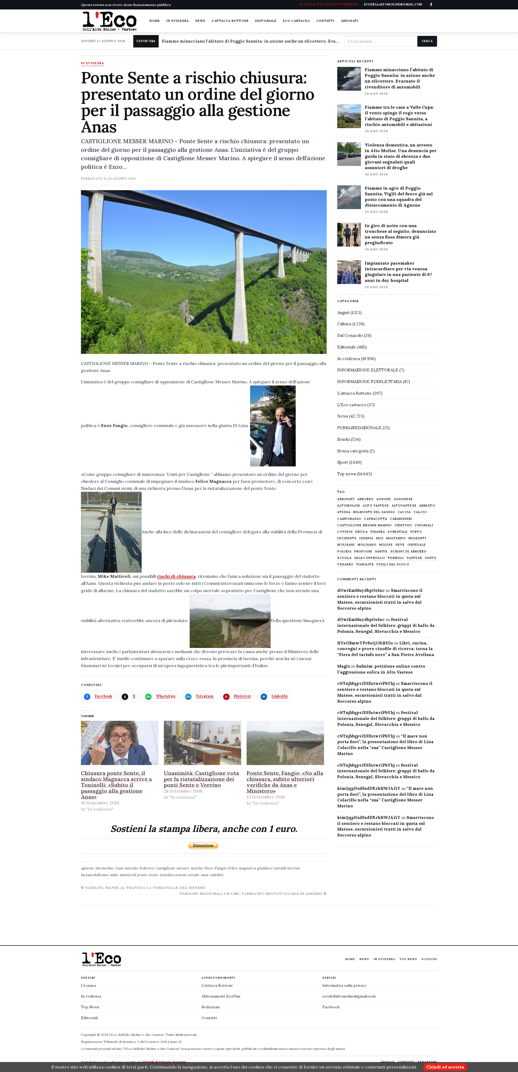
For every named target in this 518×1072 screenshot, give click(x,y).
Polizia (344, 551)
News (200, 21)
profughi (363, 551)
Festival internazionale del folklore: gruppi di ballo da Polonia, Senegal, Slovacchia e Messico (386, 625)
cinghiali (424, 525)
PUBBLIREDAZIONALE (359, 427)
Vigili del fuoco (392, 564)
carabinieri (401, 519)
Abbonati (350, 21)
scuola (344, 558)
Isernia (293, 868)
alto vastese (376, 505)
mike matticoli (123, 874)
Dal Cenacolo (350, 335)
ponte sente (148, 874)
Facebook (331, 1007)
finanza (377, 532)
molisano (366, 545)
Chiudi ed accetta (445, 1067)
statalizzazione (173, 874)
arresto (427, 505)
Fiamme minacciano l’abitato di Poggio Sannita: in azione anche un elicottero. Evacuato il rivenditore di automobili (400, 78)
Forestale (398, 532)
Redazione (211, 1007)
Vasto (431, 558)
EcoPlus (429, 959)
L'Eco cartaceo (351, 404)
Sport (342, 462)
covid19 (345, 532)
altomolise (104, 868)
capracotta (375, 519)
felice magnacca (242, 868)
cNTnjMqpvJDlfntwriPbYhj (366, 683)
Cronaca (88, 985)
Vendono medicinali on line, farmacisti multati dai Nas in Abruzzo (251, 894)
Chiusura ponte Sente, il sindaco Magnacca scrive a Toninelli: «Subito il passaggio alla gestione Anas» (116, 785)
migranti (417, 538)
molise (386, 545)
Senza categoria (353, 450)
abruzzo (365, 499)
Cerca (427, 41)
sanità (381, 551)
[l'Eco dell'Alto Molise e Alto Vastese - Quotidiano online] (109, 21)
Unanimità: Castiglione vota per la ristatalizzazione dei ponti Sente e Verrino (201, 779)
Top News (408, 959)
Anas (119, 868)
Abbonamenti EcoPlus (221, 996)
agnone (87, 868)
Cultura (344, 323)
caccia (404, 512)
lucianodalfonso (95, 874)
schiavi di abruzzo (408, 551)
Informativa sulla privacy (344, 985)
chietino (403, 525)
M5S (379, 538)
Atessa (343, 512)
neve (400, 545)
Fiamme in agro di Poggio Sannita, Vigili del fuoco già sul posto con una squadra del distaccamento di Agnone (399, 196)
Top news (346, 473)
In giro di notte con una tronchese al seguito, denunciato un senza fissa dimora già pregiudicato (400, 234)
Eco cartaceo (296, 21)
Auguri (343, 312)
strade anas (198, 874)
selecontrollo (369, 558)
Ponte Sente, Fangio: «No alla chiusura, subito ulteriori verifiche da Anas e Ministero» (285, 782)
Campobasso (349, 519)
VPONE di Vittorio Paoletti (164, 1062)
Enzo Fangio (216, 868)
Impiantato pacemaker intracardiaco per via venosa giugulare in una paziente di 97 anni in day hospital (398, 271)
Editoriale (266, 21)
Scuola (343, 439)
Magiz (343, 666)
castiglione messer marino (179, 868)
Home (154, 21)
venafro (345, 564)
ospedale (416, 545)
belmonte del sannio (374, 512)
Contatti (325, 21)
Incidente (347, 538)
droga (361, 532)
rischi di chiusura (176, 576)
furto (416, 532)
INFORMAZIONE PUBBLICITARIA (369, 381)
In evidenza (177, 21)
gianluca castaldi (271, 868)
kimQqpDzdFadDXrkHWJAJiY (368, 788)
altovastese (404, 505)
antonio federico (140, 868)
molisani (346, 545)
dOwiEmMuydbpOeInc (361, 590)
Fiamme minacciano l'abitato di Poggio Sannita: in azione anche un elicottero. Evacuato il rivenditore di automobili (251, 41)
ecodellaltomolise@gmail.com (349, 996)
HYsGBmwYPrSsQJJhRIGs (365, 643)
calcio (420, 512)
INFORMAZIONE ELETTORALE (367, 370)
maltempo (396, 538)
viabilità (216, 874)
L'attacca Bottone (230, 21)
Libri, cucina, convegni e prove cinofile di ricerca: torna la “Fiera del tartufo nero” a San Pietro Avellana (385, 648)
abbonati (346, 499)
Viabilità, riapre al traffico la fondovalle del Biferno (145, 888)
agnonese (403, 499)
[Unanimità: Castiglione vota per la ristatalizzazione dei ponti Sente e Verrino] (202, 743)
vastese (414, 558)
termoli (396, 558)
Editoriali (89, 1017)
